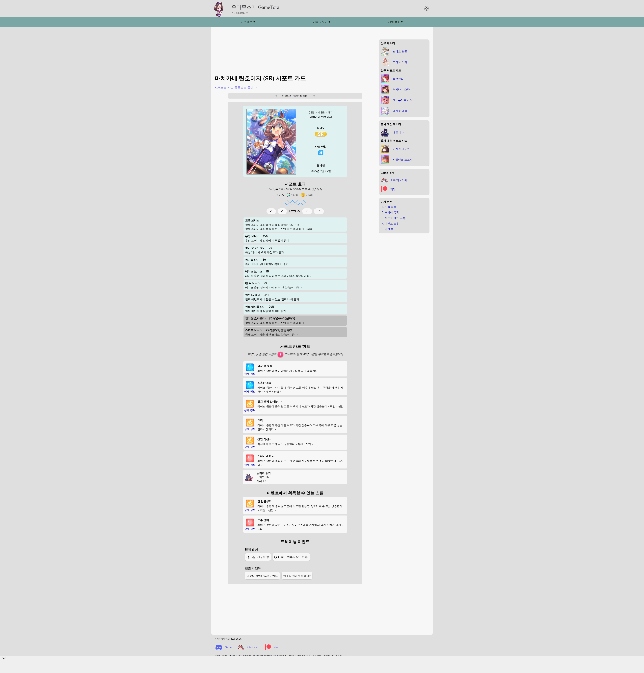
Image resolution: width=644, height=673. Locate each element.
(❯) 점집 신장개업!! (258, 557)
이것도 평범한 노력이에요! (262, 575)
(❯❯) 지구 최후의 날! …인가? (291, 557)
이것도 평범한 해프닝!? (297, 575)
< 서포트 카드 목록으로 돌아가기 (237, 88)
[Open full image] (271, 142)
